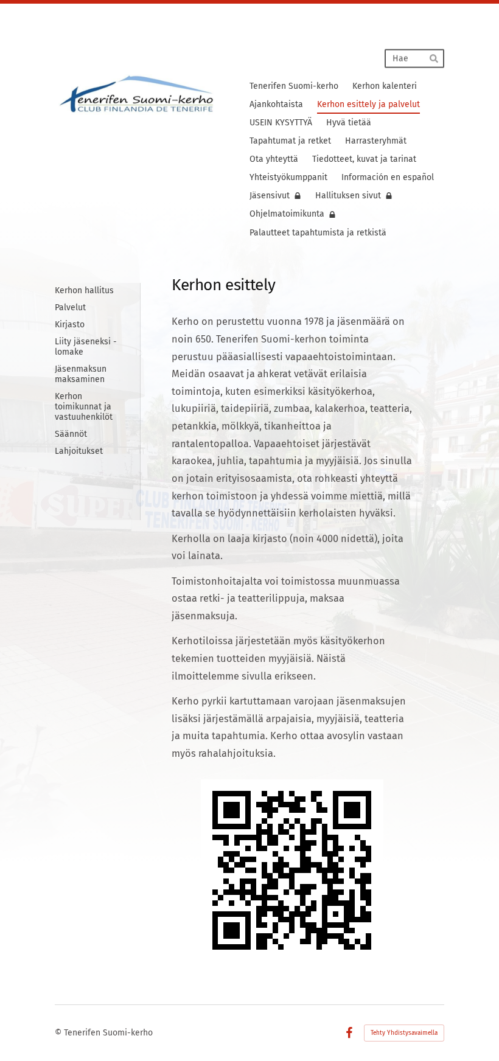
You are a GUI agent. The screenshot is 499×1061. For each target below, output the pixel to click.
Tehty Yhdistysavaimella (404, 1033)
